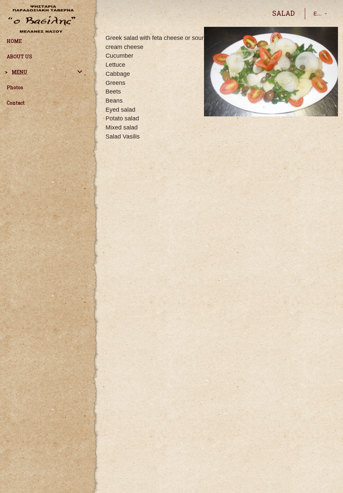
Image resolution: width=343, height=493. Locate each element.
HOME (14, 41)
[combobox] (315, 13)
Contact (16, 103)
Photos (15, 87)
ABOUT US (19, 56)
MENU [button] (19, 72)
